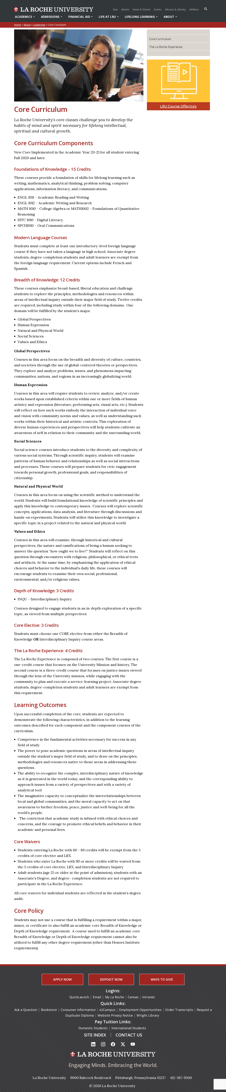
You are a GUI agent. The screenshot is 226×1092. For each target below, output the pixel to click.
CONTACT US (129, 1035)
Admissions (50, 17)
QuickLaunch (79, 997)
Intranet (148, 997)
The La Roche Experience (165, 47)
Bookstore (49, 1010)
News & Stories (141, 9)
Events (158, 9)
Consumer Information (78, 1010)
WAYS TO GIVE (162, 979)
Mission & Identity (175, 9)
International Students (129, 1028)
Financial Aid (79, 17)
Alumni (125, 9)
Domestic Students (93, 1028)
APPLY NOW (62, 979)
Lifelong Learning (140, 17)
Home (17, 24)
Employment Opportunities (140, 1010)
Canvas (133, 997)
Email (97, 997)
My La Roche (114, 997)
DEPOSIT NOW (111, 979)
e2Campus (107, 1010)
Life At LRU (107, 17)
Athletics (194, 9)
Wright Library (148, 1015)
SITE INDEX (95, 1035)
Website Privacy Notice (116, 1015)
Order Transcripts (179, 1010)
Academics (23, 17)
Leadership (39, 24)
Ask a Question (25, 1010)
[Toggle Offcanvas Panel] (205, 8)
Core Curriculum (160, 39)
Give (115, 9)
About (169, 17)
